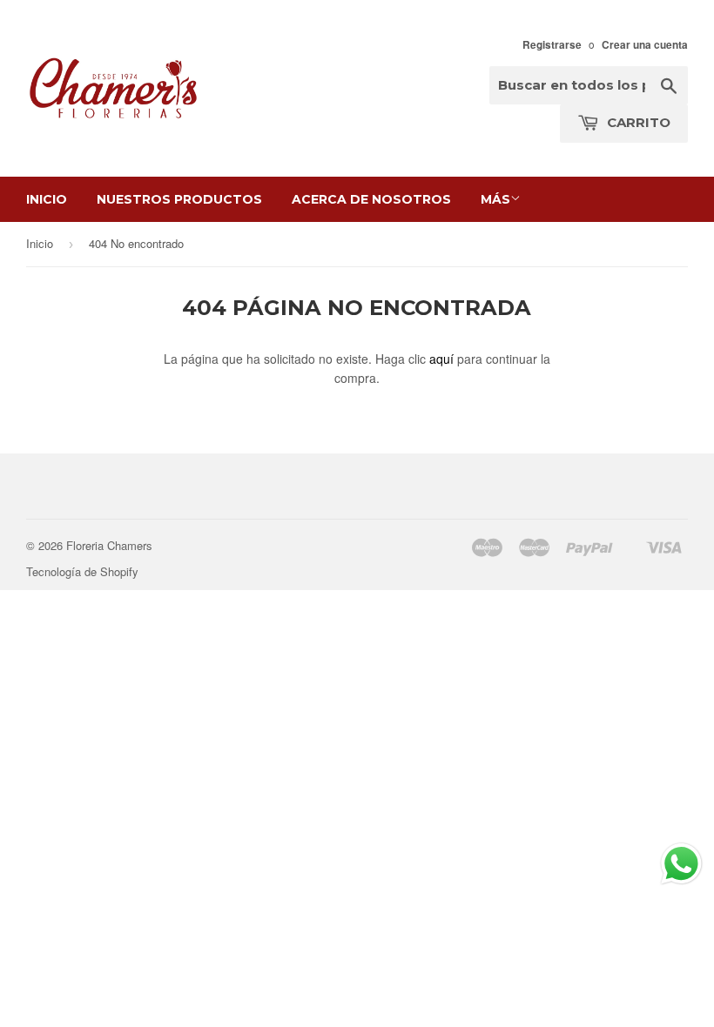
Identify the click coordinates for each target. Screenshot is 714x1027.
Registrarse (552, 44)
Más (495, 199)
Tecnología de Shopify (82, 571)
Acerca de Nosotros (371, 199)
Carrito (636, 122)
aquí (441, 358)
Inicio (46, 199)
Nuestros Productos (179, 199)
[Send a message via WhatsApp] (681, 864)
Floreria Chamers (109, 545)
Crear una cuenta (645, 44)
